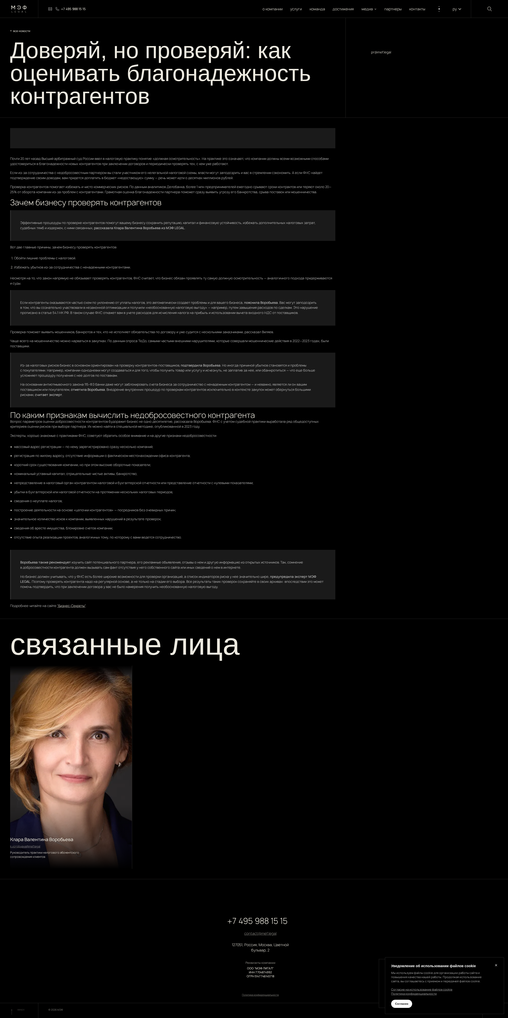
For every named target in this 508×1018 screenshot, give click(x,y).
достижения (343, 9)
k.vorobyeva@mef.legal (25, 846)
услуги (296, 9)
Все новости (21, 31)
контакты (417, 9)
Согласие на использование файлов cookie (421, 989)
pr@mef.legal (381, 52)
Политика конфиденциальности (260, 995)
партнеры (393, 9)
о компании (273, 9)
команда (317, 9)
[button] (369, 9)
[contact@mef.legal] (50, 9)
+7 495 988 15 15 (257, 920)
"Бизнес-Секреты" (71, 606)
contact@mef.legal (260, 933)
